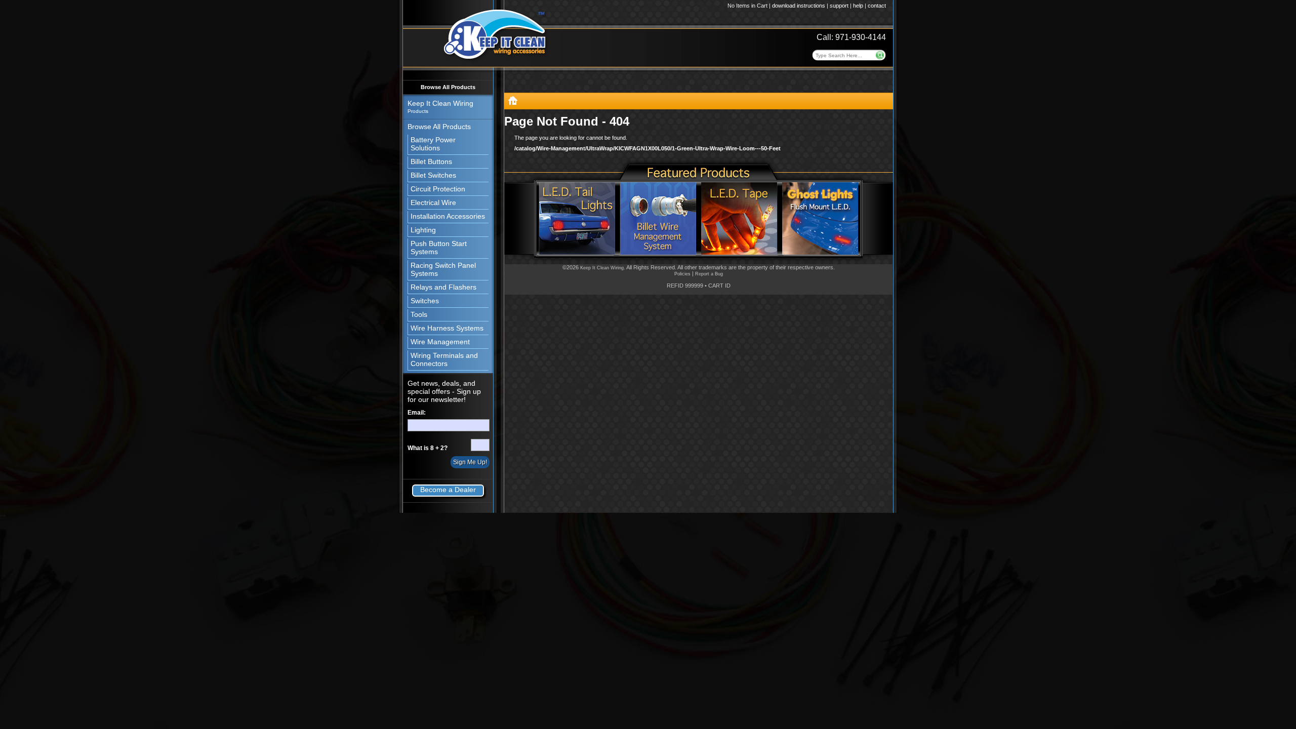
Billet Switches (433, 175)
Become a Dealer (448, 489)
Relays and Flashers (443, 287)
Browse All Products (448, 87)
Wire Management (440, 342)
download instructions (798, 6)
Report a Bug (709, 273)
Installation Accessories (448, 216)
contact (877, 6)
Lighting (423, 230)
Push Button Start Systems (439, 247)
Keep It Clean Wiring (602, 267)
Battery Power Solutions (433, 144)
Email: (417, 412)
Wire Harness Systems (447, 328)
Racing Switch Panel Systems (443, 269)
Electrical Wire (433, 202)
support (839, 6)
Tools (419, 314)
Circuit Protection (438, 189)
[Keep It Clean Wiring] (512, 102)
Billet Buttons (431, 161)
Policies (682, 273)
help (858, 6)
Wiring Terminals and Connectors (444, 359)
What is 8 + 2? (428, 448)
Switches (425, 301)
